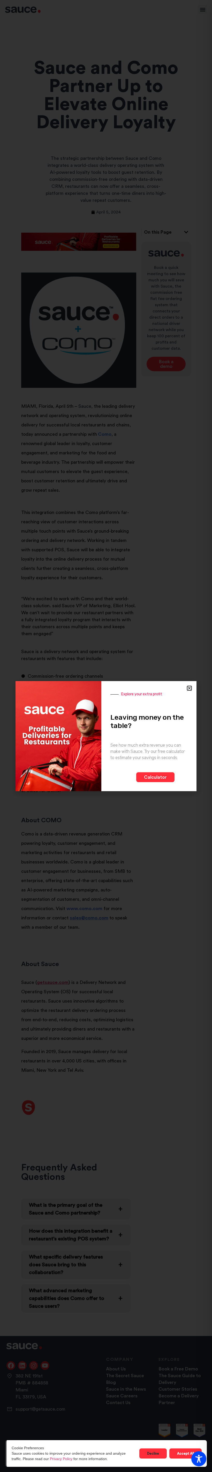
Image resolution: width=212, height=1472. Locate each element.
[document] (106, 736)
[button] (189, 688)
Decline (153, 1453)
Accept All (185, 1453)
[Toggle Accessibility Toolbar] (199, 1459)
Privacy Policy (61, 1459)
